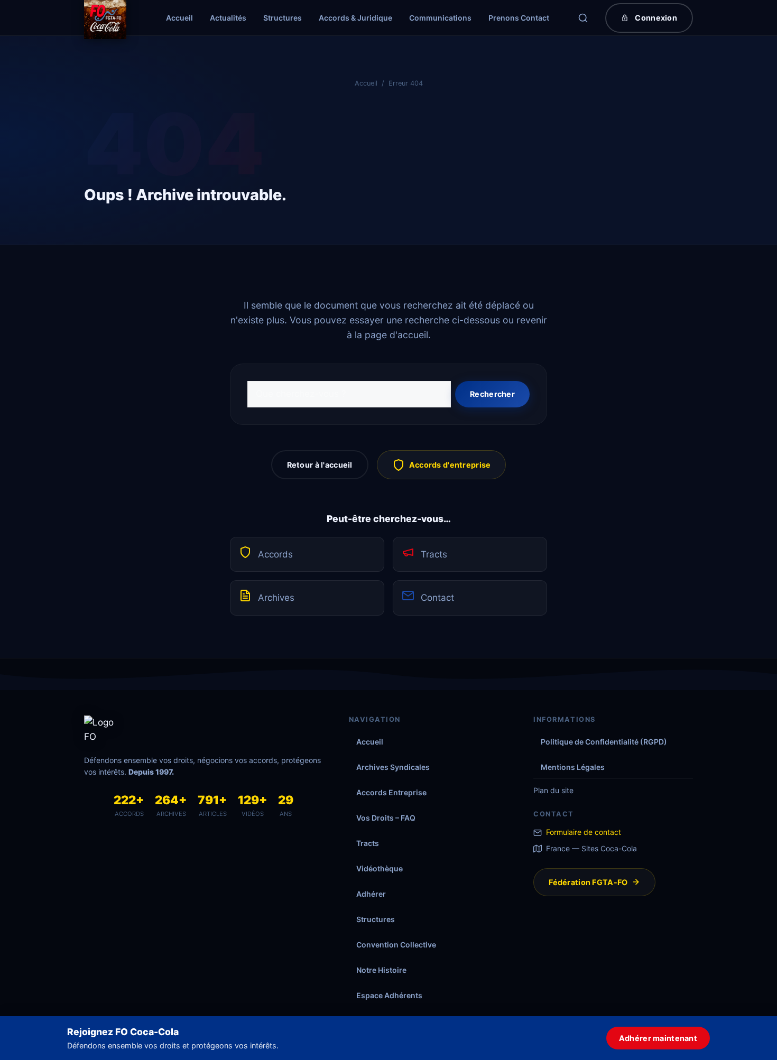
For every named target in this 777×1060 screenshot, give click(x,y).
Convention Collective (396, 944)
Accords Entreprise (391, 792)
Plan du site (553, 790)
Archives (276, 597)
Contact (437, 597)
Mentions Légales (573, 767)
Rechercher (492, 393)
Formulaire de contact (583, 831)
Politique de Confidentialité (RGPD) (604, 741)
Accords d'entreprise (450, 464)
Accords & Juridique (355, 17)
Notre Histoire (381, 969)
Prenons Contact (518, 17)
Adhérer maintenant (658, 1038)
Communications (440, 17)
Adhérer (371, 893)
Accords (275, 554)
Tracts (434, 554)
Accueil (179, 17)
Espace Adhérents (389, 995)
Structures (282, 17)
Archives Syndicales (393, 767)
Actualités (228, 17)
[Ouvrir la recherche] (583, 17)
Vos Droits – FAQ (385, 817)
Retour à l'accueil (320, 464)
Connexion (656, 17)
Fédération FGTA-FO (588, 882)
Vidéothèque (379, 868)
